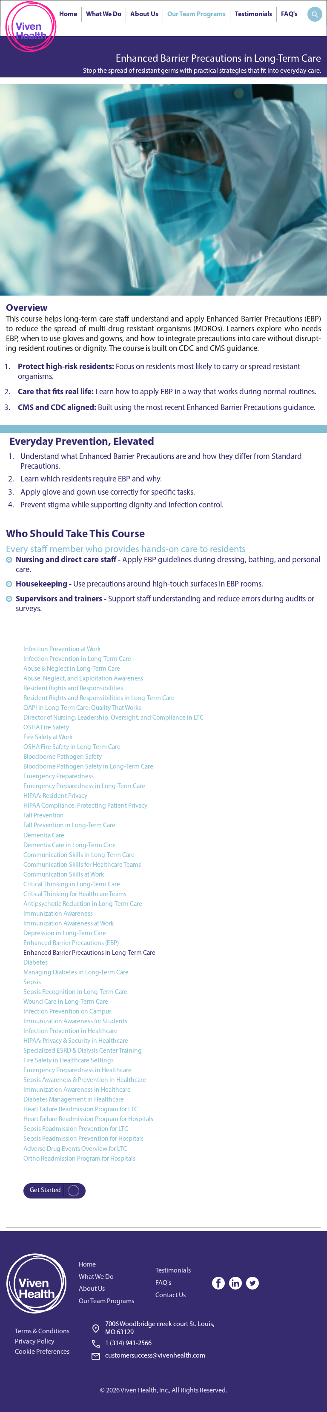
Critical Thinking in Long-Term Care (71, 884)
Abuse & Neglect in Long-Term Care (71, 669)
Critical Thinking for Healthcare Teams (74, 894)
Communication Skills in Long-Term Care (79, 855)
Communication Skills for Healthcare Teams (82, 865)
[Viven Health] (31, 26)
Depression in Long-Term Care (64, 933)
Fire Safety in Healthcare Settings (68, 1060)
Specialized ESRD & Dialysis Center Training (82, 1051)
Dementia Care (43, 835)
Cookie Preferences (42, 1352)
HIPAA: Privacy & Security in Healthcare (75, 1041)
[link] (154, 1342)
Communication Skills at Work (63, 874)
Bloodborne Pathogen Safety (62, 757)
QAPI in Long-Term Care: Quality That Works (82, 708)
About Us (144, 14)
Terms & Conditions (42, 1331)
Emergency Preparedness (58, 776)
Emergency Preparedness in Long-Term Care (84, 786)
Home (68, 14)
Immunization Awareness (58, 914)
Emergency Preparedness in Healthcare (77, 1070)
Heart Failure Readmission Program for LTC (80, 1109)
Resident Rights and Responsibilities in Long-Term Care (99, 698)
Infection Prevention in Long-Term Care (77, 659)
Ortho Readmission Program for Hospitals (79, 1159)
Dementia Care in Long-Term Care (69, 845)
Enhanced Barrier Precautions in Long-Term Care (89, 953)
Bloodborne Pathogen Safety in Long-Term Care (88, 766)
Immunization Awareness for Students (75, 1021)
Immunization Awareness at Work (68, 923)
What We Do (103, 14)
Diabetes (35, 962)
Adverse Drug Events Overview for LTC (75, 1149)
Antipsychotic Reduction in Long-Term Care (82, 904)
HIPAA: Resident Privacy (55, 796)
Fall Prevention (43, 815)
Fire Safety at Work (47, 737)
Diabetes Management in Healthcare (73, 1099)
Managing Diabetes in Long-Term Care (76, 972)
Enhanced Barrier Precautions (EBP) (71, 943)
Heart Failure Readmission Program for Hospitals (88, 1119)
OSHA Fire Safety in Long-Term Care (71, 747)
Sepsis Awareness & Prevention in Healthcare (84, 1080)
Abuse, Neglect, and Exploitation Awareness (83, 678)
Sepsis (32, 982)
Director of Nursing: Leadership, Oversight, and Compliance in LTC (113, 718)
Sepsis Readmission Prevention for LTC (75, 1129)
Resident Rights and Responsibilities (73, 688)
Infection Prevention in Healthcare (70, 1031)
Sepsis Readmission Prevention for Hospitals (83, 1139)
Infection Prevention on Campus (67, 1011)
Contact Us (170, 1295)
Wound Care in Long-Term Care (65, 1002)
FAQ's (289, 14)
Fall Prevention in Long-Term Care (69, 825)
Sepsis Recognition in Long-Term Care (75, 992)
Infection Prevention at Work (61, 649)
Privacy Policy (34, 1341)
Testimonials (253, 14)
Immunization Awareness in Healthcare (77, 1090)
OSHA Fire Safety (46, 727)
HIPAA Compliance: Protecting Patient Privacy (85, 806)
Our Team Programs (196, 14)
